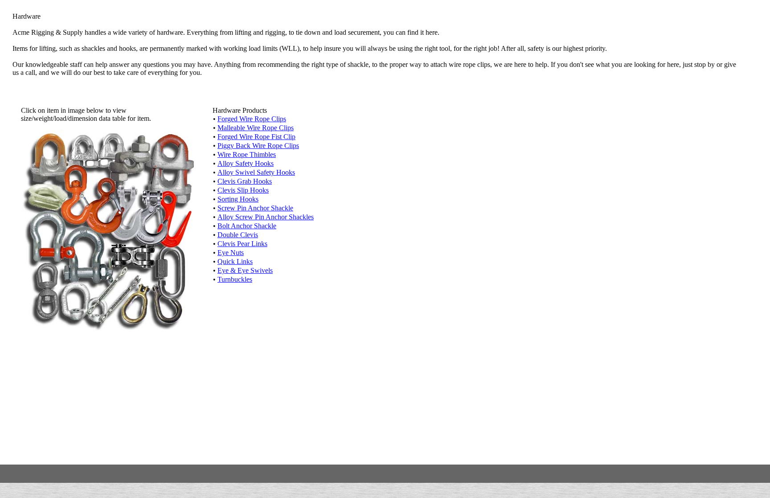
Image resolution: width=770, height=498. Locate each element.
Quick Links (235, 261)
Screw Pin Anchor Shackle (255, 208)
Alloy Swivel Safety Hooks (256, 172)
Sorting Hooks (237, 199)
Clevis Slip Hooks (243, 190)
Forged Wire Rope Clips (251, 119)
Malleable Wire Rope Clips (255, 128)
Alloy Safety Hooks (245, 163)
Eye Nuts (230, 252)
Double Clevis (237, 235)
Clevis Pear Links (242, 243)
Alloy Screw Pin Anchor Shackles (265, 217)
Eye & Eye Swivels (245, 270)
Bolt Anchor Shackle (246, 226)
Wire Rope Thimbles (246, 154)
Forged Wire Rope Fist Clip (256, 136)
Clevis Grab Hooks (244, 181)
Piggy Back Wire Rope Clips (258, 145)
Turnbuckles (234, 279)
